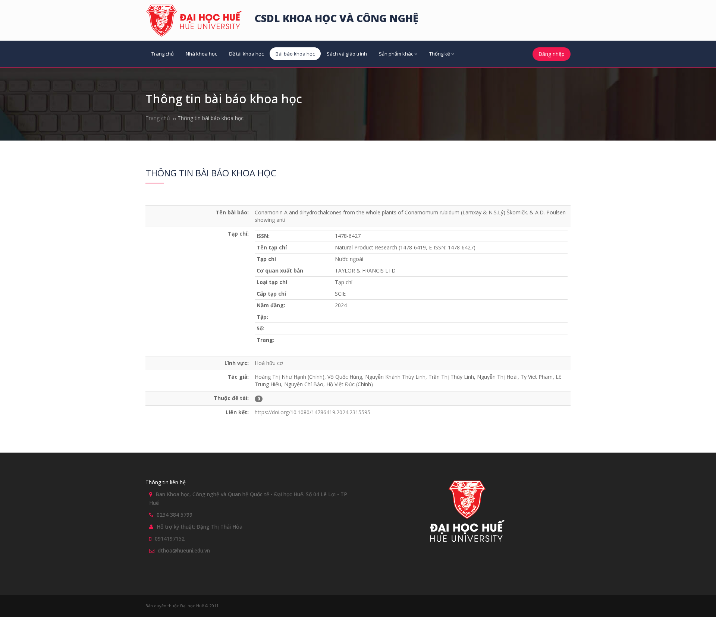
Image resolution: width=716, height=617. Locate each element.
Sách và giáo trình (347, 53)
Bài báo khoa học (295, 53)
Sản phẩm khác (396, 53)
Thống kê (439, 53)
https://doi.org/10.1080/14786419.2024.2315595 (312, 412)
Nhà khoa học (201, 53)
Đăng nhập (551, 53)
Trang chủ (162, 53)
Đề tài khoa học (246, 53)
